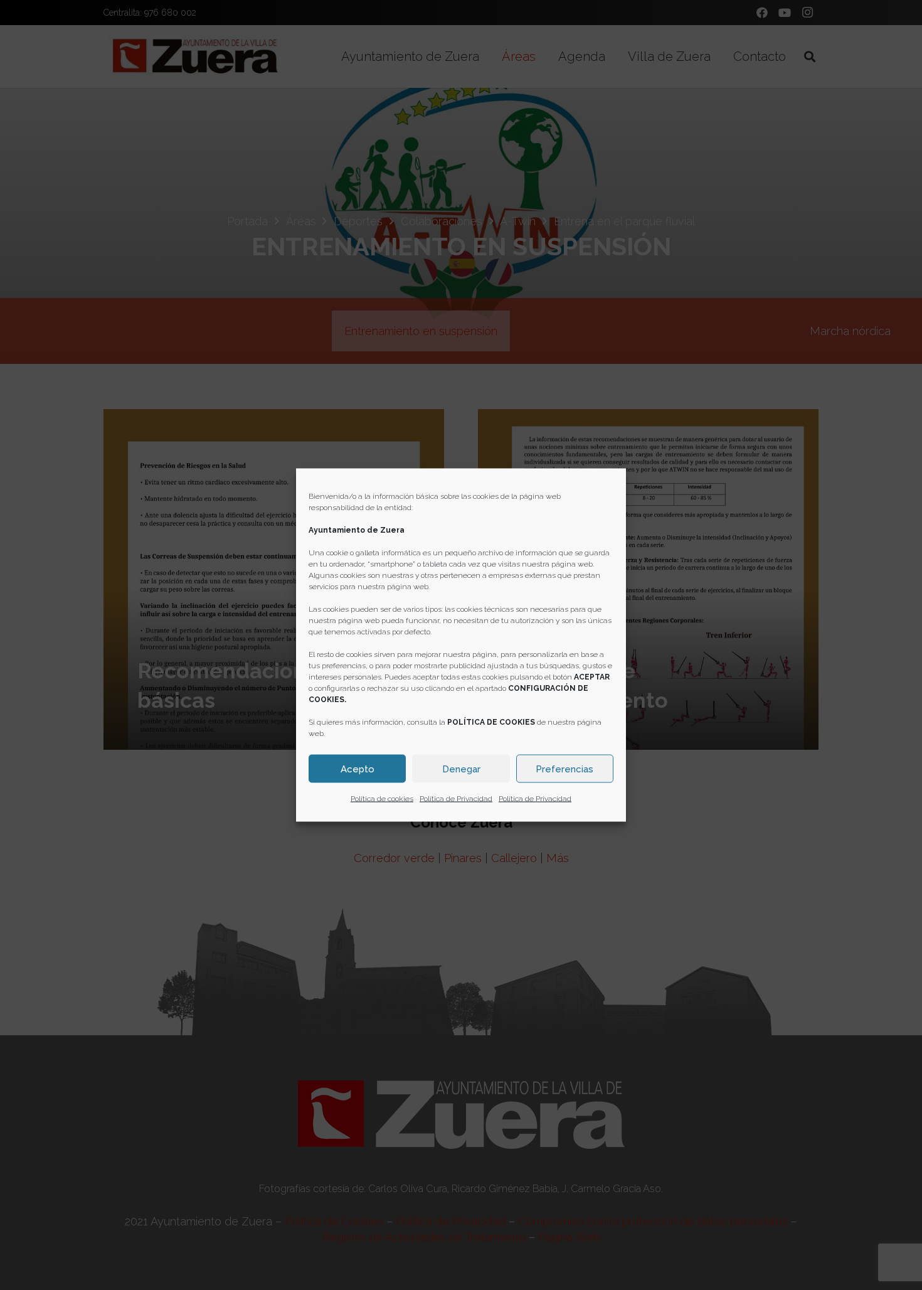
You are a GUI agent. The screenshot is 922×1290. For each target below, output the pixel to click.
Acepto (357, 768)
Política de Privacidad (456, 798)
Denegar (461, 768)
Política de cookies (382, 798)
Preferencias (564, 768)
